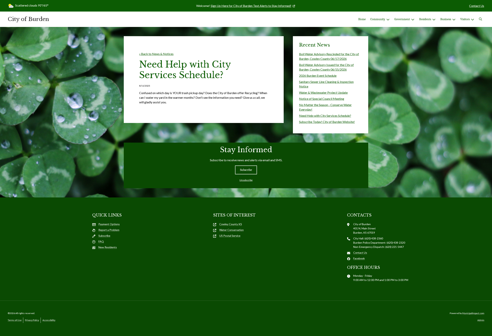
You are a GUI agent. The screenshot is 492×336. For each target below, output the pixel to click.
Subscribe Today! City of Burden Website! (327, 122)
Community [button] (377, 19)
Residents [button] (425, 19)
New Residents (107, 247)
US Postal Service (229, 235)
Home (362, 19)
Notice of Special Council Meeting (321, 98)
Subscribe (246, 170)
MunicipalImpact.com (473, 313)
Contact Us (476, 6)
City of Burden (28, 19)
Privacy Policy (32, 320)
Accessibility (48, 320)
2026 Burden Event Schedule (318, 75)
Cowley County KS (230, 224)
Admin (480, 320)
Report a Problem (108, 230)
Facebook (359, 258)
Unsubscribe (246, 180)
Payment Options (109, 224)
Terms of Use (15, 320)
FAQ (101, 241)
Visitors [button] (465, 19)
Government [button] (402, 19)
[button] (480, 19)
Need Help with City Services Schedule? (325, 115)
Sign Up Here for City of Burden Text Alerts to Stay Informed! (251, 6)
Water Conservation (231, 230)
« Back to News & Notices (156, 54)
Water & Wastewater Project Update (323, 92)
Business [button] (445, 19)
